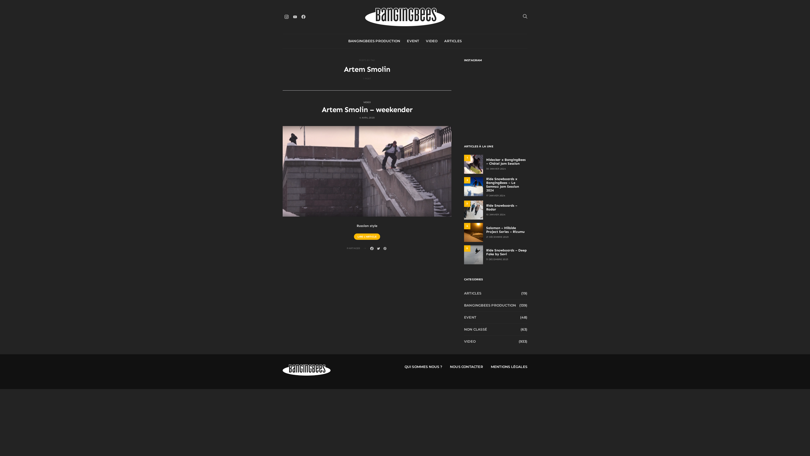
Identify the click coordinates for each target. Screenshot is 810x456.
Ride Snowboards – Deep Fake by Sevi (506, 252)
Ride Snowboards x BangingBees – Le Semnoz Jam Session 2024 (502, 184)
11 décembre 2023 (497, 259)
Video (431, 41)
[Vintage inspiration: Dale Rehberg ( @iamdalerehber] (512, 98)
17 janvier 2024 (495, 195)
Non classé (475, 329)
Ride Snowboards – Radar (501, 207)
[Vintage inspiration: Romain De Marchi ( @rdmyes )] (479, 79)
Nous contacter (466, 367)
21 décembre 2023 (497, 237)
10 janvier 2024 (495, 214)
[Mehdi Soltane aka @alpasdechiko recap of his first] (512, 79)
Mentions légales (509, 367)
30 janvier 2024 (496, 168)
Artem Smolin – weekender (367, 109)
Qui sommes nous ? (423, 367)
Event (413, 41)
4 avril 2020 (367, 117)
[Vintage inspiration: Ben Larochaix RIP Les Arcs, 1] (512, 118)
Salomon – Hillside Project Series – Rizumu (505, 230)
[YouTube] (295, 17)
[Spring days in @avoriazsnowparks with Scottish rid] (479, 118)
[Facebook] (303, 17)
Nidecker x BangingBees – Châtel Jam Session (506, 162)
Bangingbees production (374, 41)
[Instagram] (286, 17)
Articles (453, 41)
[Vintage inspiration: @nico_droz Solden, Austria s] (479, 98)
